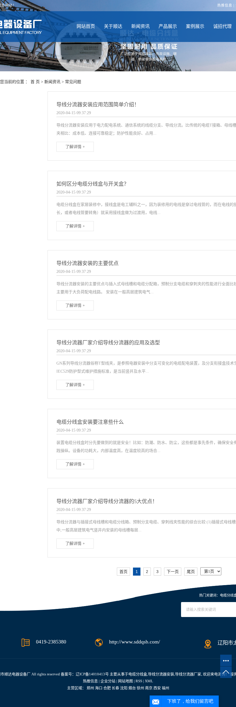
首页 (123, 571)
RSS (139, 681)
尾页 (191, 571)
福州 (165, 688)
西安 (157, 688)
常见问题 (73, 82)
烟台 (132, 688)
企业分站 (107, 681)
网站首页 (86, 26)
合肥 (107, 688)
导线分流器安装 (161, 674)
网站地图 (125, 681)
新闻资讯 (140, 26)
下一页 (173, 571)
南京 (149, 688)
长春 (115, 688)
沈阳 (123, 688)
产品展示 (168, 26)
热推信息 (224, 5)
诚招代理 (222, 26)
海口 (98, 688)
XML (149, 681)
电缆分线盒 (137, 674)
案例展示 (195, 26)
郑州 (90, 688)
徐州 (140, 688)
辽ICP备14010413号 (92, 674)
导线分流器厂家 (188, 674)
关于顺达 (113, 26)
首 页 (35, 82)
